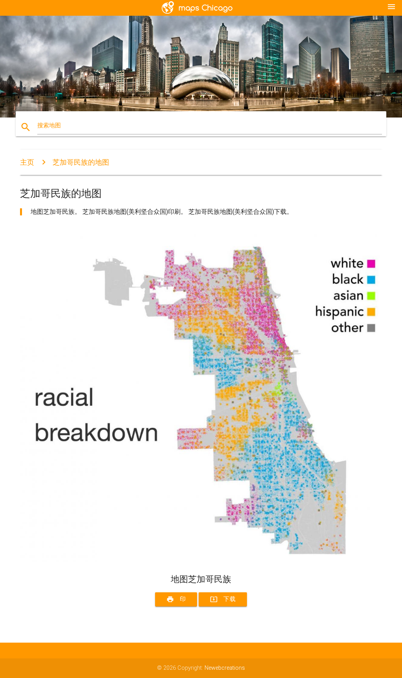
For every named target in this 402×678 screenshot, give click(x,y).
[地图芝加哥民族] (201, 560)
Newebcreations (225, 668)
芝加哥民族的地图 (81, 162)
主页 (27, 162)
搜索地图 (49, 125)
